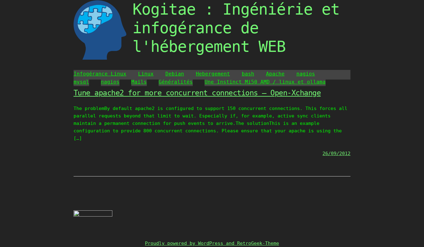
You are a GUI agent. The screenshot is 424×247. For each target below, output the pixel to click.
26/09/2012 (336, 153)
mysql (81, 82)
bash (248, 74)
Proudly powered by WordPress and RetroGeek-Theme (212, 243)
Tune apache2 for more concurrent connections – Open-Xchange (197, 93)
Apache (275, 74)
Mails (139, 82)
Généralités (176, 82)
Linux (146, 74)
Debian (174, 74)
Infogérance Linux (100, 74)
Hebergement (213, 74)
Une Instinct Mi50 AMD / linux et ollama (265, 82)
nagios (305, 74)
